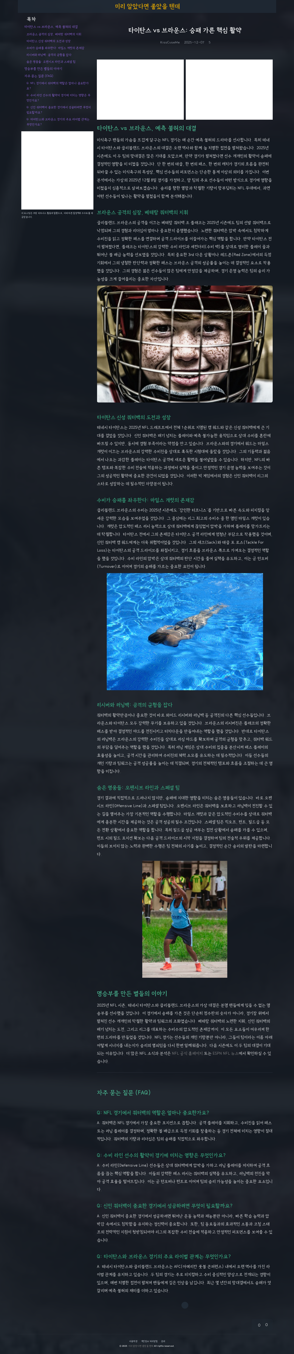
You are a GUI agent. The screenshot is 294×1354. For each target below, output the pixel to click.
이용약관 (133, 1341)
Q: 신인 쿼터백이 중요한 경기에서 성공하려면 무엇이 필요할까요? (58, 110)
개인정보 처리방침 (149, 1341)
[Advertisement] (140, 90)
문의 (163, 1341)
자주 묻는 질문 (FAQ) (38, 76)
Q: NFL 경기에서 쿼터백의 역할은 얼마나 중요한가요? (57, 85)
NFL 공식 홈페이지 (187, 1053)
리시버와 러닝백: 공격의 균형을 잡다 (48, 55)
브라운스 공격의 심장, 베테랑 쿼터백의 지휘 (53, 34)
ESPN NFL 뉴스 (226, 1053)
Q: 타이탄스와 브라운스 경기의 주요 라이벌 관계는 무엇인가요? (58, 122)
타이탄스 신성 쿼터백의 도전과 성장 (48, 41)
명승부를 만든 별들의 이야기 (43, 69)
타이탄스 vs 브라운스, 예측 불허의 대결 (51, 27)
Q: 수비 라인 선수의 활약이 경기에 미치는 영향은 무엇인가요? (58, 97)
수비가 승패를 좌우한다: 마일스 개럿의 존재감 (55, 48)
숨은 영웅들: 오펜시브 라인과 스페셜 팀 (51, 61)
